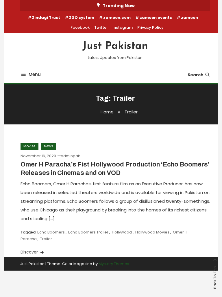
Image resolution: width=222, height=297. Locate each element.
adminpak (70, 156)
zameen (189, 17)
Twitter (101, 27)
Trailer (46, 239)
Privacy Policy (150, 27)
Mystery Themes (114, 264)
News (48, 146)
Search (196, 75)
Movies (29, 146)
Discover (30, 252)
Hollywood (122, 232)
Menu (35, 74)
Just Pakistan (115, 46)
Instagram (122, 27)
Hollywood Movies (152, 232)
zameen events (156, 17)
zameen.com (117, 17)
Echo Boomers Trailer (88, 232)
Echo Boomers (51, 232)
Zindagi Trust (46, 17)
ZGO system (81, 17)
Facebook (80, 27)
